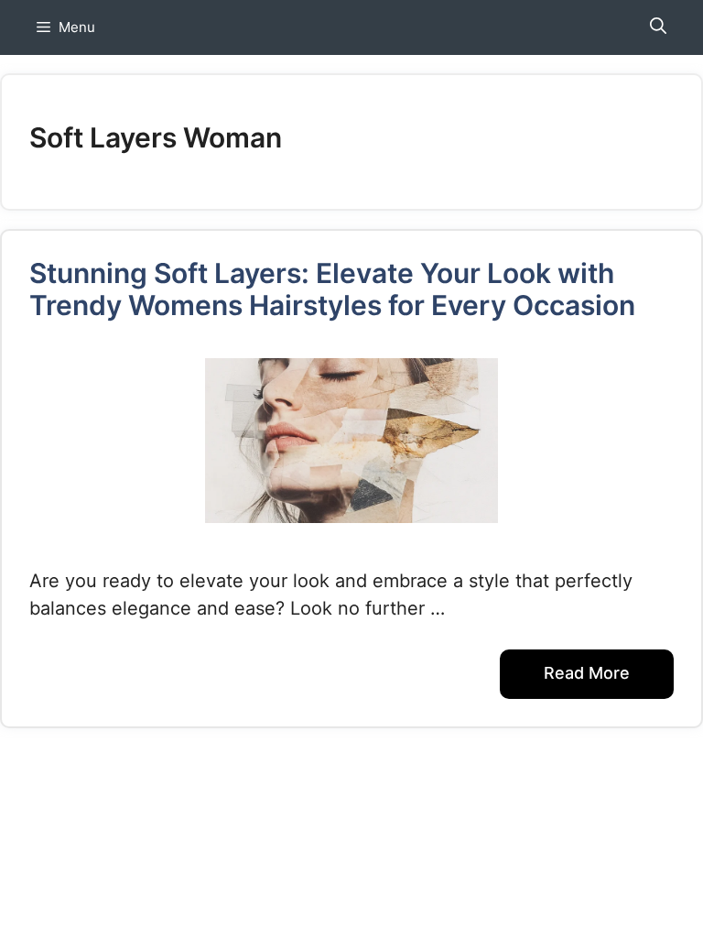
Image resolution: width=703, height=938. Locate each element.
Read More (587, 672)
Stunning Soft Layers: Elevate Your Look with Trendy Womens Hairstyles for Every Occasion (332, 289)
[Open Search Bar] (658, 27)
